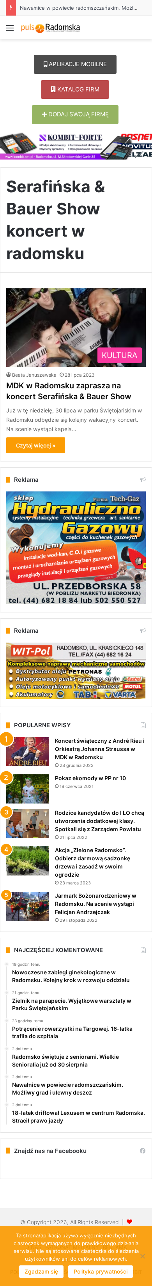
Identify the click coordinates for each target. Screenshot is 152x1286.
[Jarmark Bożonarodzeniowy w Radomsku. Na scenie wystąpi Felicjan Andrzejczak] (27, 906)
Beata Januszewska (34, 375)
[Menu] (10, 30)
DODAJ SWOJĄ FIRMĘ (78, 114)
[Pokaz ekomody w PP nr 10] (27, 789)
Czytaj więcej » (35, 445)
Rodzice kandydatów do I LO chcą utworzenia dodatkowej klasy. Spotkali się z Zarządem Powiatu (99, 820)
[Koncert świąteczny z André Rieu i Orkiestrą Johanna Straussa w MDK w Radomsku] (27, 751)
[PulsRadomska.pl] (50, 27)
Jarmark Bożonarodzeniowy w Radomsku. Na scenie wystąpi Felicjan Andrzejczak (95, 903)
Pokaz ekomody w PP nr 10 (90, 778)
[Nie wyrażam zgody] (142, 1256)
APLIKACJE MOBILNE (77, 64)
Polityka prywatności (100, 1271)
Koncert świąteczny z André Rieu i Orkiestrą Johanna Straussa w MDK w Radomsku (100, 748)
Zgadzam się (41, 1271)
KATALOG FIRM (77, 89)
